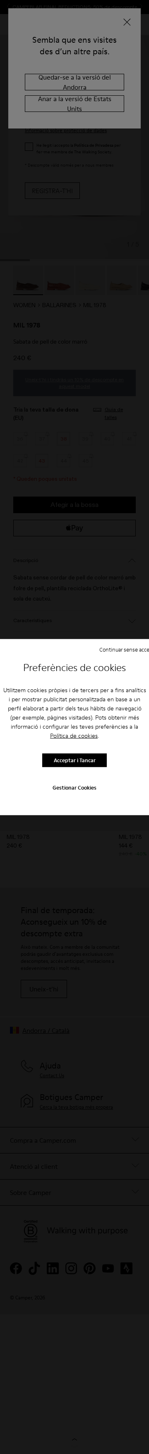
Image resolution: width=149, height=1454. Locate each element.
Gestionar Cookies (74, 787)
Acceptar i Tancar (75, 760)
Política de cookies (74, 735)
